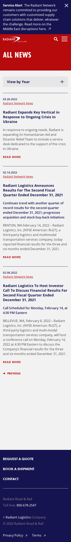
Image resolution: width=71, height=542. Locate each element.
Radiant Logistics (18, 517)
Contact (11, 479)
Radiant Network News (18, 103)
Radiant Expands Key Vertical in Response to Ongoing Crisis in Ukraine (31, 117)
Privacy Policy (13, 535)
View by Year (18, 81)
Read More (12, 157)
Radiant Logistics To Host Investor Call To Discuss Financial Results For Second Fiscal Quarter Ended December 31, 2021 (35, 292)
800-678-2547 (26, 505)
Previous (14, 373)
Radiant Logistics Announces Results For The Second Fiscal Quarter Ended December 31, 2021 (33, 190)
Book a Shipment (18, 469)
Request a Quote (18, 459)
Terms (37, 535)
